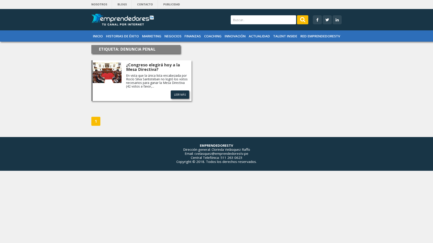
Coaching (212, 36)
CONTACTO (145, 4)
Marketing (151, 36)
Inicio (98, 36)
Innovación (235, 36)
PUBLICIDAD (171, 4)
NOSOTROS (99, 4)
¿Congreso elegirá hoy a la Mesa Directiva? (153, 67)
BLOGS (122, 4)
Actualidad (259, 36)
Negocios (172, 36)
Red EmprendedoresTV (320, 36)
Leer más (180, 95)
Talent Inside (285, 36)
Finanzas (192, 36)
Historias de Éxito (122, 36)
